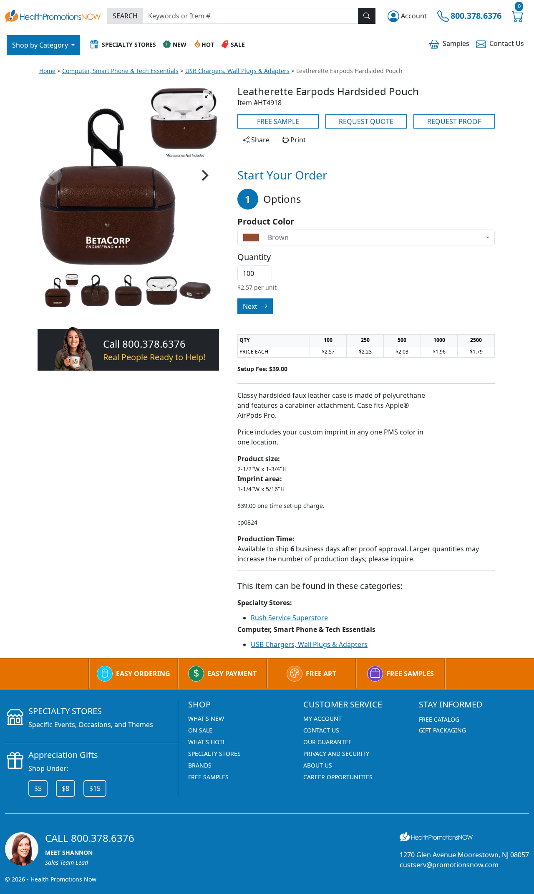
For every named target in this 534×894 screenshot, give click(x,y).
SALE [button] (238, 44)
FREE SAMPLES (410, 673)
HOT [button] (208, 44)
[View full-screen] (208, 95)
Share (259, 139)
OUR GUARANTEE (327, 742)
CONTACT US (321, 730)
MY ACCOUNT (322, 718)
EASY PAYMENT (232, 673)
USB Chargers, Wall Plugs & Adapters (237, 71)
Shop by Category (41, 45)
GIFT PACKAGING (442, 730)
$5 (38, 788)
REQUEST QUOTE (366, 121)
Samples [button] (456, 43)
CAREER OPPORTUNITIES (338, 777)
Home (47, 71)
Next (251, 306)
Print (297, 139)
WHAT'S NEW (206, 718)
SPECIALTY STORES (214, 754)
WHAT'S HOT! (206, 742)
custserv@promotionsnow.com (449, 864)
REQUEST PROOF (454, 121)
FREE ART (321, 673)
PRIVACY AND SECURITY (336, 754)
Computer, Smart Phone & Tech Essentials (120, 71)
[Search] (366, 16)
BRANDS (200, 765)
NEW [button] (179, 44)
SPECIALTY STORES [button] (129, 44)
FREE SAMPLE (278, 121)
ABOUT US (317, 765)
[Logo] (53, 15)
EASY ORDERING (143, 673)
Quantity (254, 257)
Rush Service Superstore (289, 617)
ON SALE (200, 730)
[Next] (204, 176)
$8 (65, 788)
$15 (95, 788)
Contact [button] (506, 43)
